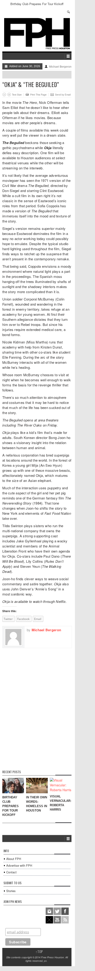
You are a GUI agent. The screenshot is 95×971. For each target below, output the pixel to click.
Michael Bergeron (60, 66)
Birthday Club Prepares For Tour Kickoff (36, 4)
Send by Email (63, 94)
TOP (39, 951)
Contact (11, 872)
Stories (11, 891)
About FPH (13, 859)
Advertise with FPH (19, 865)
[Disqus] (36, 706)
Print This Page (38, 94)
